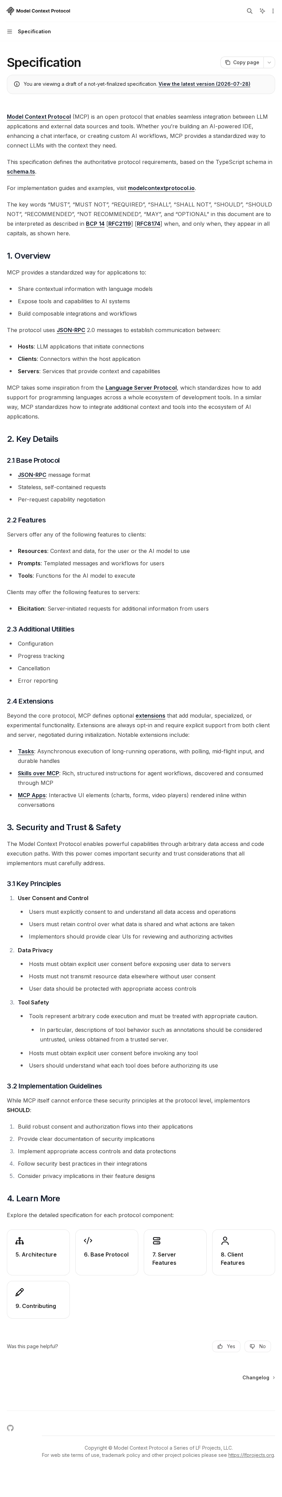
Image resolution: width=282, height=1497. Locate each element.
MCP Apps (32, 795)
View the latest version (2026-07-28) (204, 84)
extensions (150, 715)
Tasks (26, 751)
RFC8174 (148, 223)
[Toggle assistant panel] (262, 11)
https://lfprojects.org (251, 1455)
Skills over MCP (38, 773)
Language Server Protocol (141, 387)
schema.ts (21, 171)
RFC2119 (119, 223)
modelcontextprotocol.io (161, 188)
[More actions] (273, 11)
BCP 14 (95, 223)
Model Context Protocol (39, 116)
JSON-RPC (71, 330)
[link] (38, 1252)
